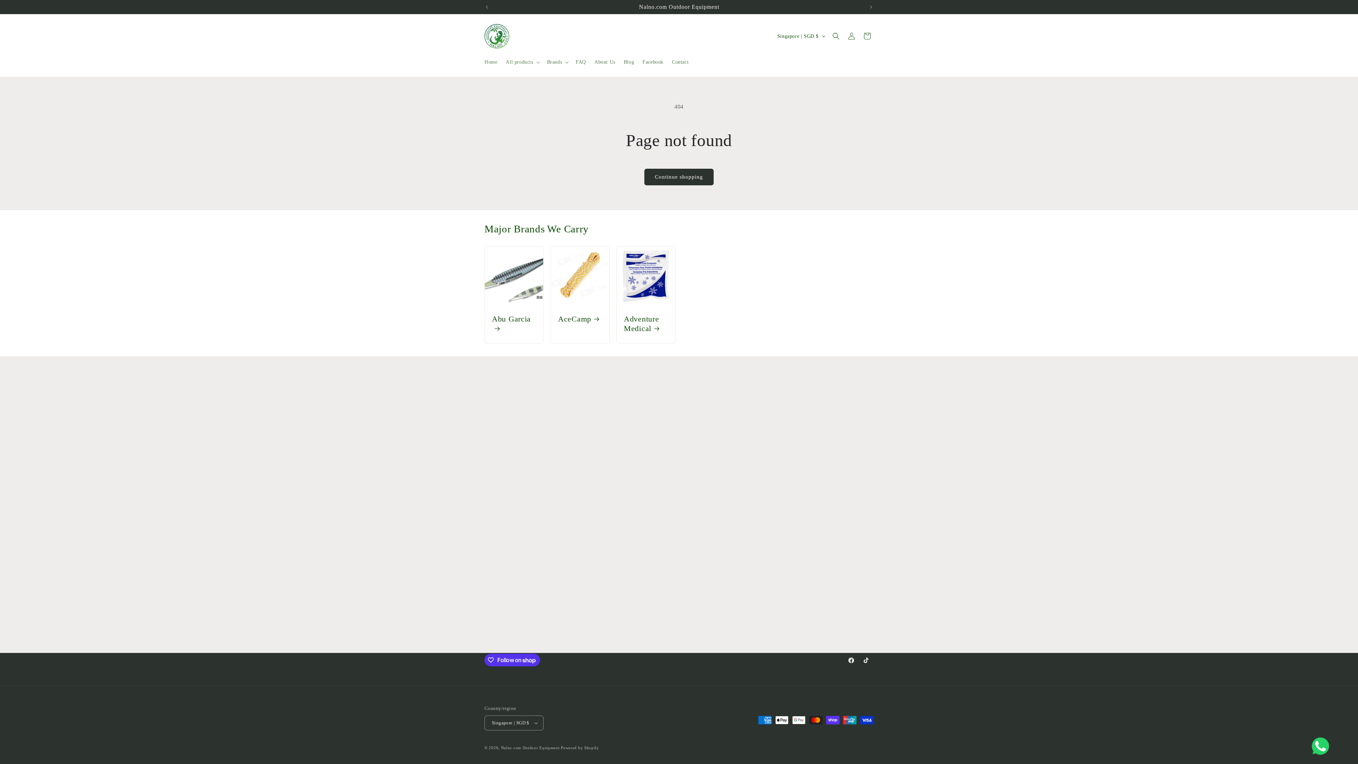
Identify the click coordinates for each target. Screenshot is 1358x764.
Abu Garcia (511, 319)
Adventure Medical (641, 324)
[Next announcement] (871, 7)
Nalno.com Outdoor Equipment (530, 748)
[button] (521, 62)
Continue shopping (679, 177)
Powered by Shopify (580, 748)
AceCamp (574, 319)
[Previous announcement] (487, 7)
